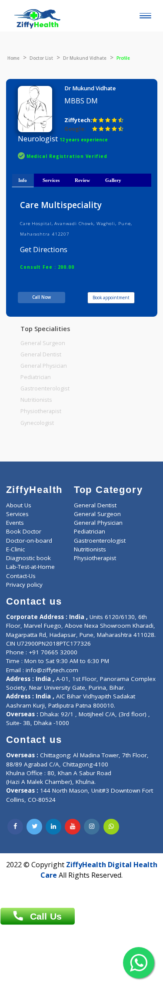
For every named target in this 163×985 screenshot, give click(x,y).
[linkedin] (53, 827)
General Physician (43, 365)
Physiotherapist (40, 411)
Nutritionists (36, 400)
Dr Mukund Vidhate (84, 58)
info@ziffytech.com (52, 670)
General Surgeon (42, 343)
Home (13, 58)
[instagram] (92, 827)
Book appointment (111, 297)
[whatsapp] (111, 827)
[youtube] (72, 827)
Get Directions (43, 249)
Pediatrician (35, 377)
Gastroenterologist (45, 388)
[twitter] (34, 827)
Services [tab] (51, 180)
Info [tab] (22, 180)
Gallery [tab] (113, 180)
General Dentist (40, 354)
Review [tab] (82, 180)
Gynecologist (37, 423)
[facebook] (15, 827)
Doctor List (41, 58)
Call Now (41, 297)
